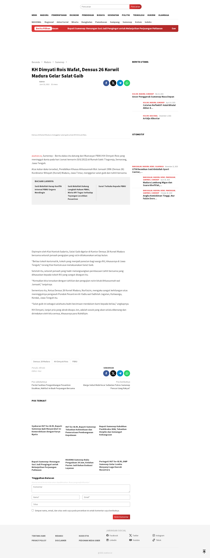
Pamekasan (170, 177)
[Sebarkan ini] (106, 83)
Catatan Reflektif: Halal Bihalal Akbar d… (159, 106)
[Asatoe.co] (46, 6)
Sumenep (150, 94)
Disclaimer (60, 540)
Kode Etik (84, 536)
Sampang (147, 180)
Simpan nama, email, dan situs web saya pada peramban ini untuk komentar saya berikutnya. (77, 510)
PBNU (74, 361)
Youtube (136, 540)
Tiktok (158, 540)
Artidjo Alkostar (151, 118)
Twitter (135, 535)
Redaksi (59, 536)
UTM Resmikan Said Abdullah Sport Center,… (150, 170)
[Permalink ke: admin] (35, 82)
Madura (142, 94)
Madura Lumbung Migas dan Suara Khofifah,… (157, 184)
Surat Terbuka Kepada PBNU (112, 186)
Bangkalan (137, 166)
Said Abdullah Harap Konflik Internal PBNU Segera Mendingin (48, 189)
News (152, 166)
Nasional (154, 116)
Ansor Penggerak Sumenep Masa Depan (153, 96)
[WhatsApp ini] (127, 83)
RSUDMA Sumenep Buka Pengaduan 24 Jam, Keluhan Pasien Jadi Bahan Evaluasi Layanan (79, 463)
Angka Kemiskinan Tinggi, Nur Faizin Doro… (159, 197)
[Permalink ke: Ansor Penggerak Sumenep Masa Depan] (155, 79)
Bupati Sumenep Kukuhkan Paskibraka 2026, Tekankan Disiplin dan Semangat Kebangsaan (113, 430)
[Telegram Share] (120, 83)
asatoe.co (37, 155)
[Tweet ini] (113, 83)
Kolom (135, 94)
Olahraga (159, 166)
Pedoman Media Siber (89, 540)
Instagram (160, 535)
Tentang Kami (39, 536)
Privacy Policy (39, 540)
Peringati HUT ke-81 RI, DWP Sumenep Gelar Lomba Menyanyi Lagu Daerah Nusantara (113, 465)
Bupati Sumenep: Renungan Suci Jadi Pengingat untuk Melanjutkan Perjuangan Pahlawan (102, 28)
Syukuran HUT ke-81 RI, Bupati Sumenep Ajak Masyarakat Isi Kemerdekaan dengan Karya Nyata (47, 430)
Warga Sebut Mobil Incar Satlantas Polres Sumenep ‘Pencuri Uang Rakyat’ (106, 385)
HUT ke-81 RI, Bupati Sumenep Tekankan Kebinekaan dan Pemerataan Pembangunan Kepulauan (80, 430)
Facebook (114, 535)
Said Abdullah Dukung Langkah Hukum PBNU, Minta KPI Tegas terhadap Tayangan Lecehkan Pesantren (80, 193)
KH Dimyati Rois (61, 361)
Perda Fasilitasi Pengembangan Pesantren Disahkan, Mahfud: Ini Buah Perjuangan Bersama (53, 385)
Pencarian (135, 6)
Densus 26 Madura (41, 361)
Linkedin (113, 540)
